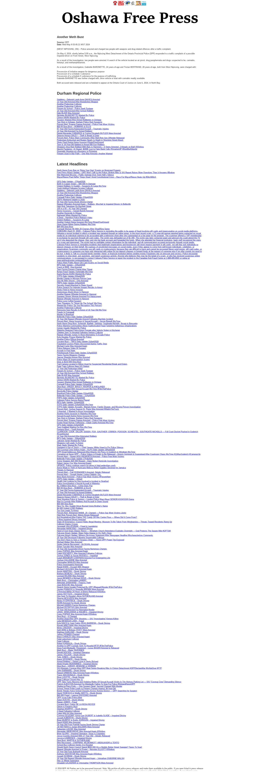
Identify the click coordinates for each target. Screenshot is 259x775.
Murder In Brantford (65, 314)
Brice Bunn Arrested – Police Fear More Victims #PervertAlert (84, 477)
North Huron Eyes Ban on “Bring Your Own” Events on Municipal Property (89, 170)
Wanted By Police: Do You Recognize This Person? (79, 305)
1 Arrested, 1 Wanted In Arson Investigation (76, 411)
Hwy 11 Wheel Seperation (68, 761)
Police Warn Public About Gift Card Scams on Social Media (83, 263)
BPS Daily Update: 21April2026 (70, 402)
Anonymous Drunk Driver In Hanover (73, 292)
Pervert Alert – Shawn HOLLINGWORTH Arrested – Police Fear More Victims (90, 456)
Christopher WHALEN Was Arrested (72, 562)
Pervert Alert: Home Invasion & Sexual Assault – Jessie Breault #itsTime (88, 321)
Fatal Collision (63, 641)
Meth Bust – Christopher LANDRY (71, 580)
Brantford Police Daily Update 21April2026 (75, 393)
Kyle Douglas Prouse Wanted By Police (74, 337)
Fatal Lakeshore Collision (68, 639)
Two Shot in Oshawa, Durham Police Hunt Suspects (79, 122)
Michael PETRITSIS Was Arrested (72, 607)
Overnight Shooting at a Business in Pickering (77, 151)
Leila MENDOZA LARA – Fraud (70, 621)
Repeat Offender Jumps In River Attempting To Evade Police (83, 335)
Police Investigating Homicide (70, 564)
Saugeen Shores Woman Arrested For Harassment (79, 296)
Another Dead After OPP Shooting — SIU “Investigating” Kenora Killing (87, 619)
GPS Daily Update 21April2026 (70, 425)
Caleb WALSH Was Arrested (69, 713)
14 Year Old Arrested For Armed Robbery (74, 131)
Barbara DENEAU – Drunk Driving (71, 573)
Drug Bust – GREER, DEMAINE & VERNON (76, 666)
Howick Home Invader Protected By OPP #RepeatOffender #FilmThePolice (89, 587)
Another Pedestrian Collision (69, 104)
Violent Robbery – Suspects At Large (73, 220)
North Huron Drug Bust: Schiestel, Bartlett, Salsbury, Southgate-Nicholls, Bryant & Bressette (97, 323)
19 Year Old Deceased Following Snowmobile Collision (80, 537)
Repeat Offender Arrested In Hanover (73, 299)
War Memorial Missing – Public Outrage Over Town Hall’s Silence (85, 175)
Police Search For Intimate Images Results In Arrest (79, 287)
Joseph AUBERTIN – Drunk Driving (72, 718)
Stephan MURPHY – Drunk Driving (72, 709)
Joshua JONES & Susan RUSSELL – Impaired (77, 555)
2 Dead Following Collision (68, 711)
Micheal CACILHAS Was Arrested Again (74, 569)
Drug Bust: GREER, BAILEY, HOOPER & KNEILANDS (81, 386)
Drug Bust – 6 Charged (67, 616)
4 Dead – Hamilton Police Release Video (74, 217)
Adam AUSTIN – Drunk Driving (70, 700)
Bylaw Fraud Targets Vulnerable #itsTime (75, 272)
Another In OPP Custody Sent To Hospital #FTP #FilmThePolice (85, 646)
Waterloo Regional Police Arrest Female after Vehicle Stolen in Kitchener (88, 330)
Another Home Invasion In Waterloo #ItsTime (76, 414)
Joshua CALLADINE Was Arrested (72, 560)
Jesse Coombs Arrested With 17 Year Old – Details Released (83, 736)
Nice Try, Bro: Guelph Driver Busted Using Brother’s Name (82, 506)
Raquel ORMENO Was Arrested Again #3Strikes (78, 673)
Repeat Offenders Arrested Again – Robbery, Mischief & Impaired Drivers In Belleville (94, 204)
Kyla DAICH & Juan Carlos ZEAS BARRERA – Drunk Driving (83, 623)
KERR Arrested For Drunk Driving (71, 603)
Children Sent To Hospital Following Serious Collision (80, 332)
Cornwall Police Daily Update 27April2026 (75, 197)
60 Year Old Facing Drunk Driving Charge (75, 202)
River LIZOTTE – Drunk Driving (70, 677)
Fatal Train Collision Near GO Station (73, 366)
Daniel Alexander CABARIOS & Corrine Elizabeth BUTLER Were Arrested (89, 133)
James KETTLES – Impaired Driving (73, 594)
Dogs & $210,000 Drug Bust (69, 362)
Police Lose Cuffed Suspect (69, 301)
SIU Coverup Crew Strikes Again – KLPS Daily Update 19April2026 (86, 450)
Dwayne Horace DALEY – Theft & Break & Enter (78, 135)
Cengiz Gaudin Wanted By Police (71, 328)
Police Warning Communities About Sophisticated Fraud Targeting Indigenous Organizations (97, 326)
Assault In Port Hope (66, 350)
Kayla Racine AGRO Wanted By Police (74, 274)
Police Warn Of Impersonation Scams (73, 359)
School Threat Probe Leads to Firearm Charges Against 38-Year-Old (86, 688)
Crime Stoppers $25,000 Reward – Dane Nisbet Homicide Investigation (87, 461)
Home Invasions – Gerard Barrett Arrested (75, 211)
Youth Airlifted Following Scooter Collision (75, 188)
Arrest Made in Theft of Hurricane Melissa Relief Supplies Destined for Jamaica (91, 468)
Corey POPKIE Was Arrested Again (72, 551)
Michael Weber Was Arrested (69, 542)
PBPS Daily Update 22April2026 (71, 283)
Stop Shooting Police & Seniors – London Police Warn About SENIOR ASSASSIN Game (95, 499)
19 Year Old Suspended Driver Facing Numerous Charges (82, 549)
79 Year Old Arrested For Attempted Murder (75, 610)
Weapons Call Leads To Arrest (70, 443)
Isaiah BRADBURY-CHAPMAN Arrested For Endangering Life (83, 558)
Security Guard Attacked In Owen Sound (74, 285)
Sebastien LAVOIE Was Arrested (71, 729)
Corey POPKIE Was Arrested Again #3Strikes (77, 614)
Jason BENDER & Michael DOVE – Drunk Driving (78, 578)
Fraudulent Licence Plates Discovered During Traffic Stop (82, 344)
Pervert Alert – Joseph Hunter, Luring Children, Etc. (79, 474)
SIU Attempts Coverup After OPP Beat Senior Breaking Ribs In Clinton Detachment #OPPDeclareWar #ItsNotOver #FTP (109, 668)
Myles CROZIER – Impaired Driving (72, 628)
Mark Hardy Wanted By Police (70, 445)
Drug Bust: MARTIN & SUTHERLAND (73, 740)
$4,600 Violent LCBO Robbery (70, 508)
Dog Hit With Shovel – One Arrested (72, 281)
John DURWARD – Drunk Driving (71, 670)
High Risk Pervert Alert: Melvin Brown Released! (78, 515)
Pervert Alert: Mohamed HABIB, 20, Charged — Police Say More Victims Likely (91, 513)
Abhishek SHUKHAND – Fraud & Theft (74, 583)
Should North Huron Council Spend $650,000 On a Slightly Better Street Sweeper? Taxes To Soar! (99, 747)
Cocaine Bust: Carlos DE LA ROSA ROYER (76, 704)
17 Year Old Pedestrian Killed (69, 368)
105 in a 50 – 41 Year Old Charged (72, 208)
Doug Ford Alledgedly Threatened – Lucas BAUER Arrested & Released (88, 648)
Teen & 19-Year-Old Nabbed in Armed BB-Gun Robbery (81, 144)
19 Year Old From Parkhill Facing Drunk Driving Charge (81, 724)
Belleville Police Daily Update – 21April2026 (76, 395)
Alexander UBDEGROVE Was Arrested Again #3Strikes (81, 731)
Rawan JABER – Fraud (67, 702)
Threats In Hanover (65, 470)
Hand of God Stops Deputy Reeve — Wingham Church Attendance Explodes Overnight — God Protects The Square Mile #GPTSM (114, 531)
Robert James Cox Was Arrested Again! (74, 463)
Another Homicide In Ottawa (69, 213)
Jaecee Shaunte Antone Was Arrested (73, 357)
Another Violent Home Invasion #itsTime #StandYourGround (83, 222)
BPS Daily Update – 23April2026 (71, 265)
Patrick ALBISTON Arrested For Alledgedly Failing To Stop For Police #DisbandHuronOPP (96, 684)
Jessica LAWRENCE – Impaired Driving (74, 738)
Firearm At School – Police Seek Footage (75, 108)
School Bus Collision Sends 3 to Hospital (75, 745)
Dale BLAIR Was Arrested (68, 113)
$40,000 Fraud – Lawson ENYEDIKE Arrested (77, 695)
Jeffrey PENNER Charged (68, 634)
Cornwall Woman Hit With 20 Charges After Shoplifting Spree (83, 229)
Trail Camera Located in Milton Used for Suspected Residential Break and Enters (92, 364)
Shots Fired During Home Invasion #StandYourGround (80, 142)
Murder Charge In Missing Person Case (74, 278)
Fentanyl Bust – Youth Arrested (70, 429)
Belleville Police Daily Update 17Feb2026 (75, 459)
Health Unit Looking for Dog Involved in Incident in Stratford (83, 481)
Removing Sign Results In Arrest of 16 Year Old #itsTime (81, 310)
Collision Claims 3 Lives (67, 524)
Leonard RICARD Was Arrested (70, 576)
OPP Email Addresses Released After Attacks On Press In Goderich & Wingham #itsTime (96, 452)
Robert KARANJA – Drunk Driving (71, 643)
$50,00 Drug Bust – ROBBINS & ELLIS (74, 126)
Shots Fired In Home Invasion (70, 290)
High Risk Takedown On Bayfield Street (74, 206)
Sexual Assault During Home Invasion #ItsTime (77, 416)
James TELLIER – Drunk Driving (71, 655)
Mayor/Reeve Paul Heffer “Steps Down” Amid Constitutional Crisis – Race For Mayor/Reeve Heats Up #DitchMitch (106, 177)
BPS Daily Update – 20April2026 (71, 438)
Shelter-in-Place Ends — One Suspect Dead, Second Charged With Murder (89, 686)
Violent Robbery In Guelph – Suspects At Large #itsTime (81, 186)
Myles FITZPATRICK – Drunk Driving (73, 601)
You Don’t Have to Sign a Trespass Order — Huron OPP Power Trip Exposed (90, 540)
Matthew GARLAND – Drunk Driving (72, 632)
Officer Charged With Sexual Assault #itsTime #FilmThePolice (84, 389)
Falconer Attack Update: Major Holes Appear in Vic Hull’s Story (84, 533)
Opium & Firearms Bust (67, 706)
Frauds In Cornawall (65, 312)
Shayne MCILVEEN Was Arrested (71, 598)
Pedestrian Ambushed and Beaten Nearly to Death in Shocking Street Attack (90, 140)
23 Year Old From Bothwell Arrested (72, 752)
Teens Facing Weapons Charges (71, 355)
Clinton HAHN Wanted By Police (71, 117)
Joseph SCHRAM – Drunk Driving (71, 756)
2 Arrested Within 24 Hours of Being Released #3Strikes (81, 592)
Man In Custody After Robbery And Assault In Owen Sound (82, 501)
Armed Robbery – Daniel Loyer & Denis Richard (77, 661)
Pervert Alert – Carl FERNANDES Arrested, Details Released (83, 472)
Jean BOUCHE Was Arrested (69, 585)
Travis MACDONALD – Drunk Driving (73, 675)
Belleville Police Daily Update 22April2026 (75, 317)
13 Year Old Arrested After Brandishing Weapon (77, 102)
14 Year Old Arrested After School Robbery (75, 111)
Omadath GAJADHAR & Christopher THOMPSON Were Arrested (85, 763)
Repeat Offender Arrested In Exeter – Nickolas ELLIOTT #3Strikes (86, 749)
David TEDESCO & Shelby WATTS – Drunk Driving (79, 693)
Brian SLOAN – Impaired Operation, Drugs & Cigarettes (81, 733)
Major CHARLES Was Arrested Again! (73, 637)
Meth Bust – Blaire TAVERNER (70, 650)
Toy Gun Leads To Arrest (68, 510)
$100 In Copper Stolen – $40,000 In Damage (76, 184)
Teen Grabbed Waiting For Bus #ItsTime (74, 427)
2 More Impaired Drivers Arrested (71, 519)
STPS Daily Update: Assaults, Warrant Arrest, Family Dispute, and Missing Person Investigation (99, 407)
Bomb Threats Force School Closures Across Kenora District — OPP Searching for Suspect (97, 691)
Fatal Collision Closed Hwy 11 (70, 679)
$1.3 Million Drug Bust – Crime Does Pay (75, 486)
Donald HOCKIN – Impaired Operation (73, 652)
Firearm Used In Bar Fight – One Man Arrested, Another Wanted (84, 153)
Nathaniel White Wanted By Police (72, 215)
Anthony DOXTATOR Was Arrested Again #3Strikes (79, 754)
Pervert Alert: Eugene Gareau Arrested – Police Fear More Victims (86, 124)
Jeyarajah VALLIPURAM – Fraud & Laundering (77, 526)
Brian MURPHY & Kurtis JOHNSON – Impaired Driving (80, 720)
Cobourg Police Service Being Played (73, 400)
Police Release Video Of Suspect (71, 348)
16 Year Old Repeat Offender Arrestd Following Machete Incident (85, 319)
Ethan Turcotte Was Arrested (69, 546)
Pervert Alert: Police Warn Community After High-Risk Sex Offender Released (90, 138)
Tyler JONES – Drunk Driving (69, 657)
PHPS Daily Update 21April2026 (71, 398)
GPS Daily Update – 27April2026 (71, 181)
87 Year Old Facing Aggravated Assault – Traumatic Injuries (83, 129)
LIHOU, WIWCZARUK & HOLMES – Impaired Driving (80, 612)
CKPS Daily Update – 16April (69, 479)
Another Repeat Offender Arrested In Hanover (76, 294)
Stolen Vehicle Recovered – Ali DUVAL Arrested (77, 544)
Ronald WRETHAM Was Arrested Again (74, 625)
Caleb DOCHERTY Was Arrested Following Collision (79, 553)
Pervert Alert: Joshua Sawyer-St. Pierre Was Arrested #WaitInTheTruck (88, 409)
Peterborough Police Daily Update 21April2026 (77, 353)
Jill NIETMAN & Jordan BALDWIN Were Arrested (78, 727)
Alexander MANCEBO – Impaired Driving (74, 528)
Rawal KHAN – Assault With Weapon (73, 567)
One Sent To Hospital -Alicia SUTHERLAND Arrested (80, 596)
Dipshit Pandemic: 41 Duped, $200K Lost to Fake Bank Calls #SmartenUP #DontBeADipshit (97, 149)
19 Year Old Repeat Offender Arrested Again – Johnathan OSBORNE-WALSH (90, 758)
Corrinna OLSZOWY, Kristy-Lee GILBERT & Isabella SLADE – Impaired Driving (91, 715)
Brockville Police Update (67, 391)
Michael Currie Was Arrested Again (72, 346)
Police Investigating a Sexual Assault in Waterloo (78, 483)
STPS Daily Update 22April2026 (71, 276)
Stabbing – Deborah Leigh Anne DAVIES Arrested (78, 99)
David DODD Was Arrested (68, 722)
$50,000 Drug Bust (65, 504)
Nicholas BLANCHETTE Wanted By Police (75, 115)
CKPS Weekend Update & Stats (71, 199)
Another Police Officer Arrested (70, 339)
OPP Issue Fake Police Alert (69, 697)
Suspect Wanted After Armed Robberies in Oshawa (79, 120)
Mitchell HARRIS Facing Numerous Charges (76, 605)
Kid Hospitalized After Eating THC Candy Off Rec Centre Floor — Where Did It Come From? (97, 517)
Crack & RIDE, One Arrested (69, 267)
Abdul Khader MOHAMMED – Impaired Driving (77, 664)
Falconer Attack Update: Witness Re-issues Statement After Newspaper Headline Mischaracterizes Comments (105, 535)
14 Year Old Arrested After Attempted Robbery (77, 436)
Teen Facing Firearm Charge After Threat (74, 269)
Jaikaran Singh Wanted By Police (71, 441)
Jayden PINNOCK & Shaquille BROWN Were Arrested (80, 589)
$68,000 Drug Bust (65, 226)
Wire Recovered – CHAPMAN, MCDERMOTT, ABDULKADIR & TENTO (88, 743)
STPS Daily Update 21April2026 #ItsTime (75, 404)
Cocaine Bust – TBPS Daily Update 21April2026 (78, 341)
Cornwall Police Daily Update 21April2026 (75, 384)
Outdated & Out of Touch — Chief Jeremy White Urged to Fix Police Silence (90, 447)
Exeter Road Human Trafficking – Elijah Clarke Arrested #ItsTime (85, 423)
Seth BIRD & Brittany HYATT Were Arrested (76, 630)
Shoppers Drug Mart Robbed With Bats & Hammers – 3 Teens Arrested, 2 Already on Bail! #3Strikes (100, 147)
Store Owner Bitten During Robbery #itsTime (76, 224)
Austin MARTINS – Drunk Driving (71, 571)
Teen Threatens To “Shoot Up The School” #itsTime (79, 303)
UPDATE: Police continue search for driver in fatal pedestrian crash (86, 465)
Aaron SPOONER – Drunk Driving (71, 659)
